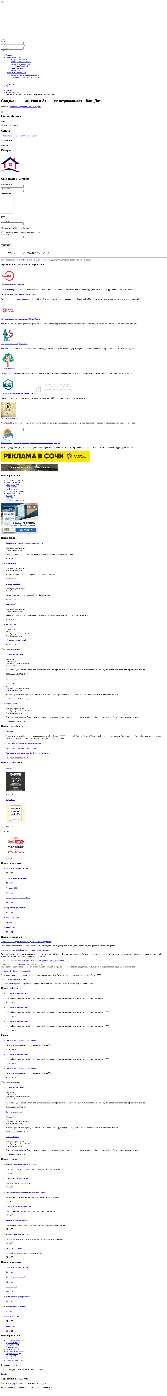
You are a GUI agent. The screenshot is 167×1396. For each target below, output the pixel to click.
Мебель (9, 496)
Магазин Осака (11, 563)
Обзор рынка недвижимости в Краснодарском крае (24, 743)
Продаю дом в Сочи (13, 584)
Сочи (3, 41)
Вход (8, 86)
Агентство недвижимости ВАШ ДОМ (25, 107)
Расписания (16, 70)
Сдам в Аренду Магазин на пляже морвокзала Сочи (24, 543)
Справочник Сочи (13, 57)
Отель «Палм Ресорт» (14, 1248)
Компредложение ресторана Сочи (18, 898)
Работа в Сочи (17, 68)
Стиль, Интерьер (13, 500)
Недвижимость (12, 493)
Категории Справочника (21, 62)
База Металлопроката (14, 679)
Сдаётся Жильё (12, 482)
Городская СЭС (11, 888)
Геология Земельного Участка (17, 868)
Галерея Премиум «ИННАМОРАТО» (19, 1206)
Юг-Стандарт (11, 624)
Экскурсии (10, 485)
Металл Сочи (10, 927)
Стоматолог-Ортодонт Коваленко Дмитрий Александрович (26, 942)
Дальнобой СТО (12, 604)
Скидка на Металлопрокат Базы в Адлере (21, 1040)
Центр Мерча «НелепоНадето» (17, 1178)
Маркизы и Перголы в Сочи (16, 908)
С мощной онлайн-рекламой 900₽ (25, 77)
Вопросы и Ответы (19, 59)
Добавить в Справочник (16, 73)
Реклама (9, 487)
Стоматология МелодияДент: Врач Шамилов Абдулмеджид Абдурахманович (33, 960)
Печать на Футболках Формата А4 (15, 971)
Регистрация (11, 84)
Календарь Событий (19, 66)
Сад (7, 498)
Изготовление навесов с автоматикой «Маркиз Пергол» (26, 1192)
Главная (9, 55)
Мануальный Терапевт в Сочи (13, 979)
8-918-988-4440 (15, 1374)
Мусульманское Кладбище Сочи (17, 1234)
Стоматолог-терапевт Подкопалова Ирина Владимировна (25, 950)
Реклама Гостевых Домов (15, 654)
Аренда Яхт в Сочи (12, 917)
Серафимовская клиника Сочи (17, 878)
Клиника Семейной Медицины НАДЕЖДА (21, 1164)
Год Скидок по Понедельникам (17, 993)
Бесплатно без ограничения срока (25, 75)
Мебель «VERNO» (12, 704)
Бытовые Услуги (13, 491)
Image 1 (8, 768)
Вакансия (9, 731)
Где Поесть (10, 489)
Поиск (4, 51)
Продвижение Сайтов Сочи (34, 260)
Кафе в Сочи (10, 800)
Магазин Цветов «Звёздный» (16, 1220)
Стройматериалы (13, 480)
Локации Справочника (20, 64)
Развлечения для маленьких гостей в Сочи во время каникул (28, 753)
